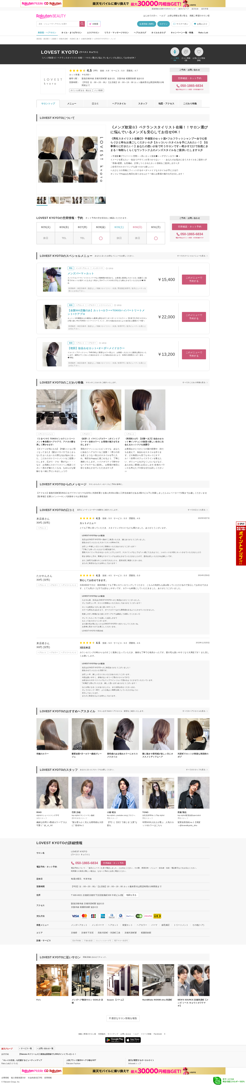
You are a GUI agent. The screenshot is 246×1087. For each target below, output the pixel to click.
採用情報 (48, 1078)
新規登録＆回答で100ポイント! (164, 9)
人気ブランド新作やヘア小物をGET (81, 1060)
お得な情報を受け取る (177, 15)
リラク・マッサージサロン (116, 32)
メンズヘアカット (79, 925)
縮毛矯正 (166, 925)
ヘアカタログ (140, 32)
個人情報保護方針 (18, 1078)
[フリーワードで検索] (82, 24)
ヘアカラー (142, 925)
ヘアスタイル (119, 103)
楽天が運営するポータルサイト (141, 1060)
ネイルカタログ (158, 32)
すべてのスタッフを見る (195, 770)
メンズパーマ (98, 925)
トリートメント (181, 925)
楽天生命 (195, 9)
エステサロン (93, 32)
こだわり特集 (190, 103)
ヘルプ (162, 15)
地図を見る (131, 895)
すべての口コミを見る (196, 510)
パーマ (154, 925)
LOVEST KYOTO (101, 39)
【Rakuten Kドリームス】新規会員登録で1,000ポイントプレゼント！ (47, 1054)
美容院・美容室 (42, 39)
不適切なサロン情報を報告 (123, 1018)
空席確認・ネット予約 (189, 78)
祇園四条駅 (146, 933)
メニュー (71, 103)
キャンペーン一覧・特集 (182, 32)
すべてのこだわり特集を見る (194, 382)
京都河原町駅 (86, 39)
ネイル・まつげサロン (71, 32)
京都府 (54, 39)
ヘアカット (113, 925)
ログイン (164, 24)
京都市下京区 (87, 933)
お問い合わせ (125, 1034)
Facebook (158, 1034)
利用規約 (101, 1034)
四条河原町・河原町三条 (69, 39)
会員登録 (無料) (146, 24)
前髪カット (127, 925)
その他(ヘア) (198, 925)
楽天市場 (204, 9)
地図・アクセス (166, 103)
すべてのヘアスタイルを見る (194, 711)
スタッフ (142, 103)
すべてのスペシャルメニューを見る (191, 256)
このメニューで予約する (194, 279)
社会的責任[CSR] (35, 1078)
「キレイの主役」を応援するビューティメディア (21, 1060)
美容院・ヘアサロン (47, 32)
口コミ (95, 103)
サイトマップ (113, 1034)
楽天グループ (184, 9)
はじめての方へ (150, 15)
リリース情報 (146, 1034)
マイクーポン (182, 24)
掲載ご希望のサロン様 (200, 15)
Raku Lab (203, 32)
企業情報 (5, 1078)
